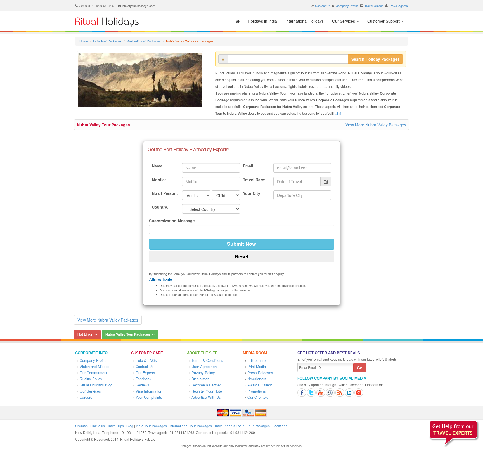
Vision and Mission (95, 366)
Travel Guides (373, 5)
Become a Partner (206, 385)
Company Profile (347, 5)
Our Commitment (93, 372)
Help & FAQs (146, 360)
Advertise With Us (206, 397)
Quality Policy (91, 378)
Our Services (344, 21)
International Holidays (304, 21)
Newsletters (256, 378)
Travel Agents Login (229, 425)
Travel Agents (398, 5)
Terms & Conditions (207, 360)
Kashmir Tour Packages (144, 41)
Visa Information (149, 391)
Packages (279, 425)
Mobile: (159, 179)
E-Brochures (257, 360)
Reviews (142, 385)
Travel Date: (254, 179)
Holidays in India (262, 21)
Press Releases (260, 372)
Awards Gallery (259, 385)
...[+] (338, 113)
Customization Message (172, 220)
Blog (129, 425)
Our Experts (145, 372)
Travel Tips (115, 425)
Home (83, 41)
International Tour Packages (190, 425)
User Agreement (204, 366)
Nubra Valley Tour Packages (103, 124)
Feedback (143, 378)
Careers (86, 397)
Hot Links (85, 334)
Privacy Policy (203, 372)
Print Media (256, 366)
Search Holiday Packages (375, 59)
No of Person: (165, 193)
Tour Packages (258, 425)
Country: (160, 207)
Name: (158, 166)
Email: (249, 166)
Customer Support (384, 21)
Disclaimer (200, 378)
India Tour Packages (107, 41)
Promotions (256, 391)
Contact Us (322, 5)
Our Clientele (257, 397)
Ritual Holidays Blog (96, 385)
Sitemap (81, 425)
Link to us (97, 425)
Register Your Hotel (207, 391)
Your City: (252, 193)
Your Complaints (149, 397)
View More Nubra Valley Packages (375, 124)
